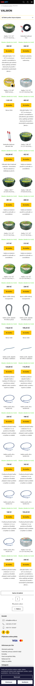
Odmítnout (8, 682)
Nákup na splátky (6, 661)
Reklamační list (6, 659)
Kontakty (4, 654)
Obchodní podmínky (7, 649)
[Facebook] (3, 632)
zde (19, 673)
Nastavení (17, 677)
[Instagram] (7, 632)
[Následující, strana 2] (17, 599)
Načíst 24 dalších (17, 593)
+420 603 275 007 (11, 624)
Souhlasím (25, 682)
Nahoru (18, 609)
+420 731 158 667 (11, 627)
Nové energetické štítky (8, 656)
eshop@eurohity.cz (11, 620)
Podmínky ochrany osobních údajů (11, 651)
